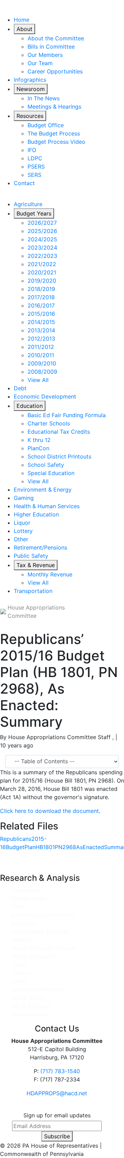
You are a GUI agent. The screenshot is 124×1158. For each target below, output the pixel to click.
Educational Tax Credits (59, 431)
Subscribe (57, 1136)
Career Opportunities (55, 71)
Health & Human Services (47, 506)
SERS (34, 174)
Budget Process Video (56, 141)
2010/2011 (41, 355)
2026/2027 (42, 222)
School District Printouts (59, 456)
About (24, 29)
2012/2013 (41, 338)
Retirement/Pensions (40, 547)
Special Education (51, 473)
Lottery (23, 530)
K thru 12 (39, 439)
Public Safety (31, 555)
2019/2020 (42, 280)
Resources (30, 115)
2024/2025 (42, 239)
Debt (20, 388)
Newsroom (31, 88)
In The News (44, 98)
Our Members (45, 54)
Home (21, 19)
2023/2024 (42, 247)
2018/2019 (41, 288)
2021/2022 (42, 264)
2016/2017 (41, 305)
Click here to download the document (49, 810)
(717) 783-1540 (60, 1071)
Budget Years (34, 213)
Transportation (33, 590)
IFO (32, 150)
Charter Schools (49, 423)
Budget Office (46, 125)
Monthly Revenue (50, 574)
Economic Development (45, 396)
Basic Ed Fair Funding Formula (67, 415)
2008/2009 (42, 371)
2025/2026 (42, 231)
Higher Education (36, 514)
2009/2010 (42, 363)
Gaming (24, 497)
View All (38, 379)
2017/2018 (41, 297)
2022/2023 (42, 255)
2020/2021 (42, 272)
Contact (24, 183)
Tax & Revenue (36, 565)
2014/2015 (41, 322)
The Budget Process (54, 133)
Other (21, 539)
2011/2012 (41, 346)
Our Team (40, 63)
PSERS (36, 166)
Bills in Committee (51, 46)
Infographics (30, 79)
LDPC (35, 158)
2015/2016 (41, 313)
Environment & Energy (43, 489)
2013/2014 (41, 330)
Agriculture (28, 204)
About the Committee (56, 38)
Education (30, 405)
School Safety (46, 464)
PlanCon (38, 448)
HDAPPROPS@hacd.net (57, 1093)
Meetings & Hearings (54, 106)
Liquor (22, 522)
